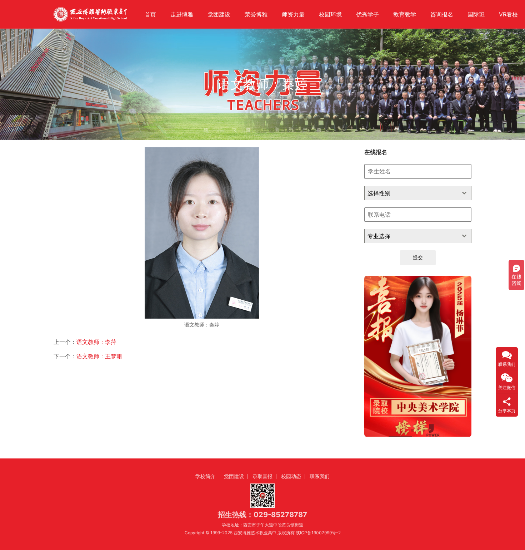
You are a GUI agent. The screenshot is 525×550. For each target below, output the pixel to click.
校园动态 (291, 476)
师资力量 (293, 14)
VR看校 (508, 14)
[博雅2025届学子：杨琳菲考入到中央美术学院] (417, 356)
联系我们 (320, 476)
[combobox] (417, 193)
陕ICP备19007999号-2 (318, 532)
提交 (418, 257)
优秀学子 (367, 14)
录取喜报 (262, 476)
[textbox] (411, 193)
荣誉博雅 (256, 14)
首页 (150, 14)
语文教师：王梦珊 (99, 356)
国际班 (476, 14)
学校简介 (205, 476)
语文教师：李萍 (96, 341)
